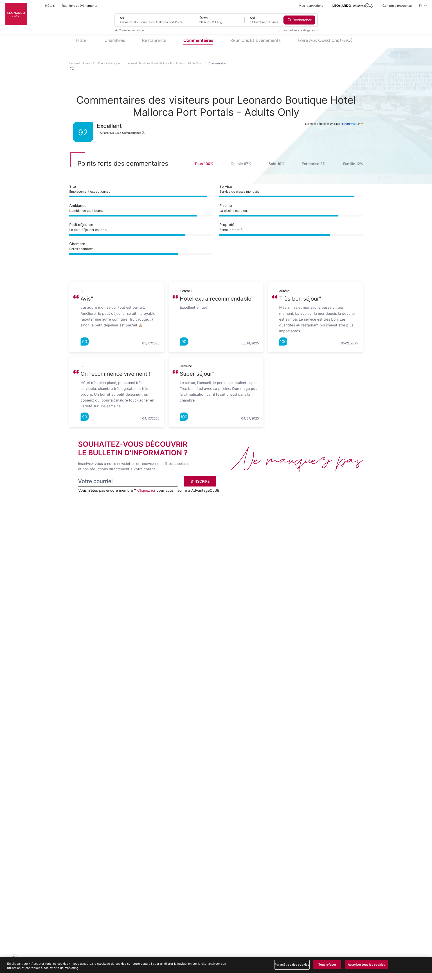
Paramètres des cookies (292, 964)
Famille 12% (353, 163)
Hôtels (50, 6)
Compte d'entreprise (397, 6)
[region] (216, 965)
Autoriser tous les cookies (366, 964)
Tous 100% (203, 163)
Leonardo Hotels (79, 63)
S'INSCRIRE (200, 481)
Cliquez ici (146, 490)
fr (421, 6)
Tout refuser (327, 964)
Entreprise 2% (313, 163)
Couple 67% (241, 163)
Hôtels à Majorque (108, 63)
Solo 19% (276, 163)
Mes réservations (311, 6)
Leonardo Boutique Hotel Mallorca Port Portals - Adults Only (164, 63)
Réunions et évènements (79, 6)
